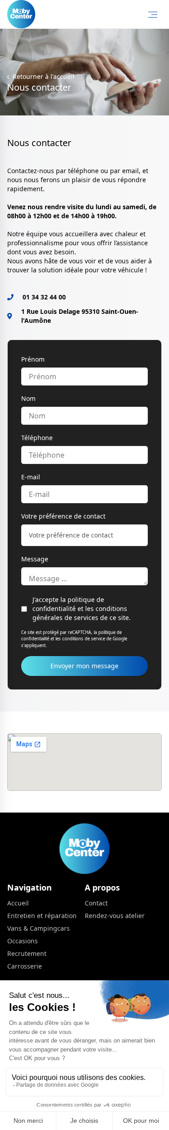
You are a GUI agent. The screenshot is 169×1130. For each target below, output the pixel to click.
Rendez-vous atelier (115, 915)
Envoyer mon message (84, 665)
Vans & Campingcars (38, 928)
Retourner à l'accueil (42, 76)
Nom (28, 398)
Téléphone (37, 437)
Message (34, 559)
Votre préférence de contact (63, 516)
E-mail (30, 477)
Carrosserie (24, 966)
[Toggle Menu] (153, 14)
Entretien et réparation (42, 915)
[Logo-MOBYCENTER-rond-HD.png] (21, 14)
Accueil (18, 903)
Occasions (22, 941)
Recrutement (26, 953)
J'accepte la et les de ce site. (81, 608)
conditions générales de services (79, 613)
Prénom (33, 359)
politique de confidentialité (68, 604)
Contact (96, 903)
